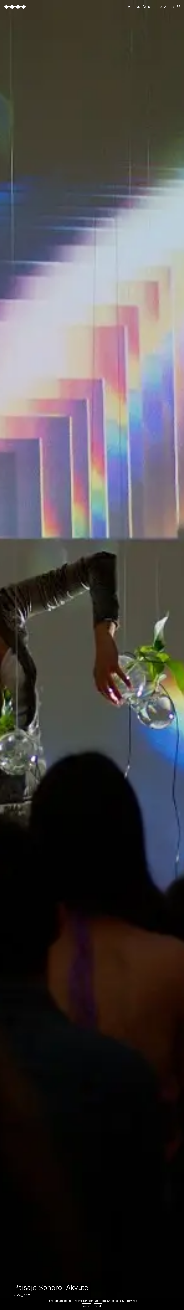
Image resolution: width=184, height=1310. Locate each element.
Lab (159, 7)
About (169, 7)
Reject (98, 1306)
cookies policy (117, 1301)
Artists (147, 7)
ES (178, 7)
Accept (86, 1306)
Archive (134, 7)
